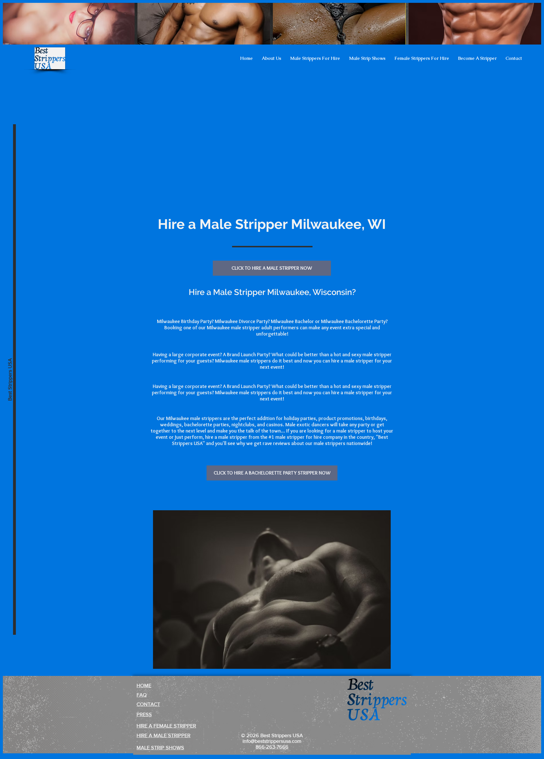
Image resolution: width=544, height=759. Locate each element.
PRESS (144, 714)
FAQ (142, 695)
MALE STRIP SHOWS (160, 747)
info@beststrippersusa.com (272, 741)
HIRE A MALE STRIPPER (163, 735)
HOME (144, 685)
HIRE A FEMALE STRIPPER (166, 726)
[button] (271, 58)
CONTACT (148, 704)
